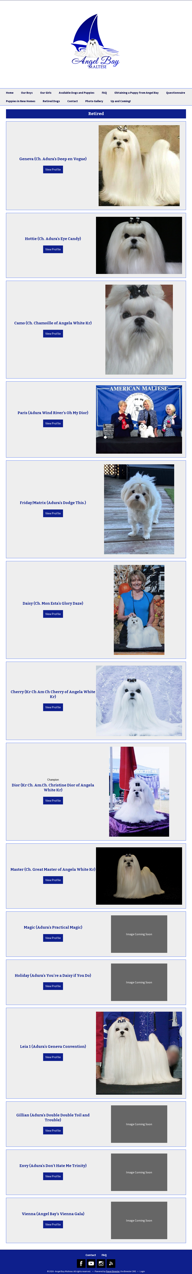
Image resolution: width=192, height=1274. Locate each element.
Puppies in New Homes (20, 101)
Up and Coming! (121, 101)
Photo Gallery (94, 101)
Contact (72, 101)
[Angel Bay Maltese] (96, 41)
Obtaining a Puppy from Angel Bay (136, 92)
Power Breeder (112, 1271)
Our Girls (45, 92)
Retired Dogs (51, 101)
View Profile (53, 169)
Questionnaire (175, 92)
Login (142, 1271)
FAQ (104, 92)
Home (10, 92)
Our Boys (27, 92)
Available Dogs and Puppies (76, 92)
